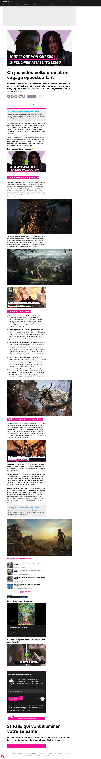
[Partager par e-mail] (15, 96)
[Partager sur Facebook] (8, 96)
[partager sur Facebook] (10, 632)
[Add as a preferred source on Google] (31, 96)
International (12, 5)
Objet (9, 688)
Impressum (58, 753)
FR (72, 2)
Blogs (46, 5)
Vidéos (51, 5)
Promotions (57, 5)
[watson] (6, 2)
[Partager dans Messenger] (12, 96)
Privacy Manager (47, 755)
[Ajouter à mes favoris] (23, 96)
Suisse (5, 5)
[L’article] (39, 736)
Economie (20, 5)
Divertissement (38, 5)
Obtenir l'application (16, 753)
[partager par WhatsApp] (13, 632)
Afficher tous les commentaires (26, 718)
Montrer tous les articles (26, 591)
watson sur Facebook (30, 753)
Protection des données (33, 755)
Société (26, 5)
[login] (2, 756)
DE (68, 2)
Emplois (51, 753)
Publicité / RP (42, 753)
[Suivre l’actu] (40, 96)
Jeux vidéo (19, 28)
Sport (31, 5)
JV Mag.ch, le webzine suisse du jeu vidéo (23, 111)
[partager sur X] (11, 632)
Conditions (67, 753)
